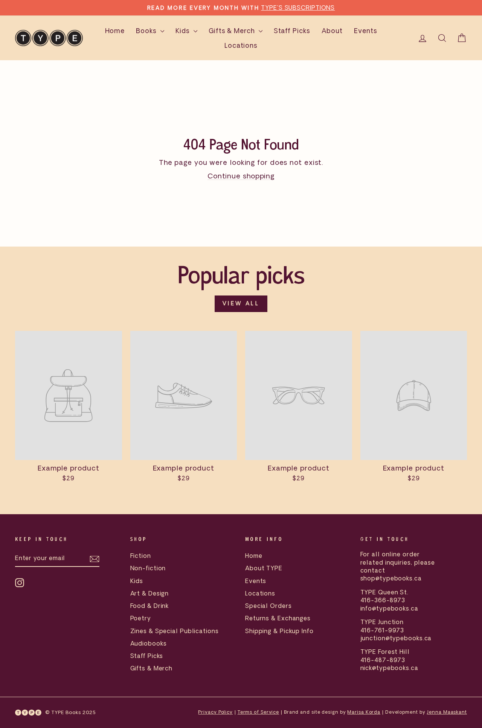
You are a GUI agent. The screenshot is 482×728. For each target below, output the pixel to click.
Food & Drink (149, 605)
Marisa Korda (363, 712)
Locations (241, 45)
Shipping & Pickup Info (279, 630)
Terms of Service (258, 712)
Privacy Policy (215, 712)
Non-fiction (148, 568)
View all (241, 303)
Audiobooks (148, 643)
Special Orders (268, 605)
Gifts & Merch (233, 30)
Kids (183, 30)
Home (115, 30)
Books (147, 30)
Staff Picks (292, 30)
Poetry (140, 618)
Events (365, 30)
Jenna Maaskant (447, 712)
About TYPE (263, 568)
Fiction (140, 555)
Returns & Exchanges (278, 618)
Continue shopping (241, 176)
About (332, 30)
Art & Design (149, 593)
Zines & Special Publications (174, 630)
